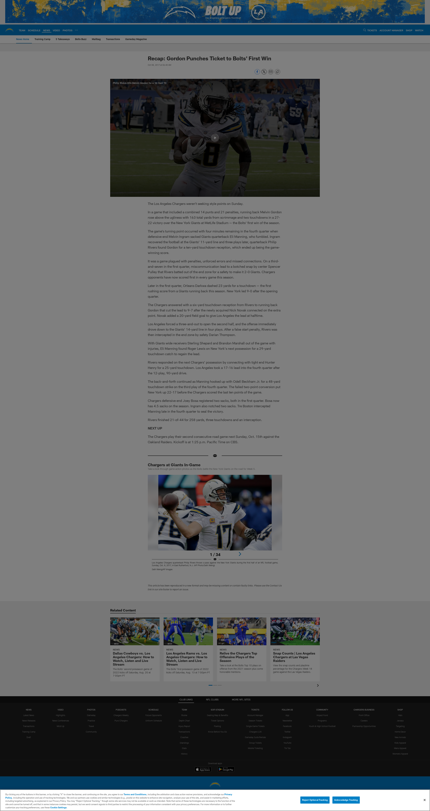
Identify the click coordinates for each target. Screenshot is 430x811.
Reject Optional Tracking (315, 800)
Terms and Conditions (135, 794)
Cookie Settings (58, 807)
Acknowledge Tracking (346, 800)
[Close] (424, 800)
